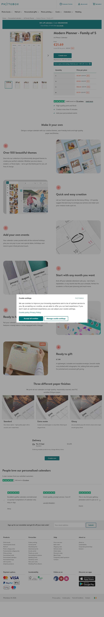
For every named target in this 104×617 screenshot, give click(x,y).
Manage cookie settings (56, 319)
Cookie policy (24, 312)
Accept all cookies (31, 318)
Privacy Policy (35, 312)
